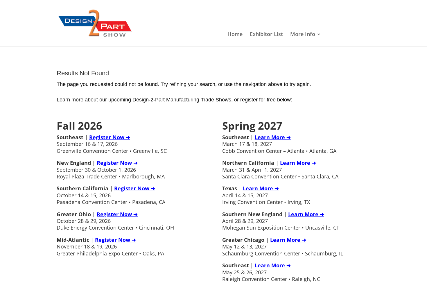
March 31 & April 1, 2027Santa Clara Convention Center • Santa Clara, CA (280, 169)
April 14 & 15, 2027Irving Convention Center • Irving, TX (266, 195)
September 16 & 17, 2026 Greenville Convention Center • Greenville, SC (112, 144)
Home (235, 34)
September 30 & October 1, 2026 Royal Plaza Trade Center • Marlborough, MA (111, 169)
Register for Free (349, 34)
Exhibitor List (266, 34)
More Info (302, 34)
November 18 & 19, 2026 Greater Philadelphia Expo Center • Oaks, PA (110, 246)
